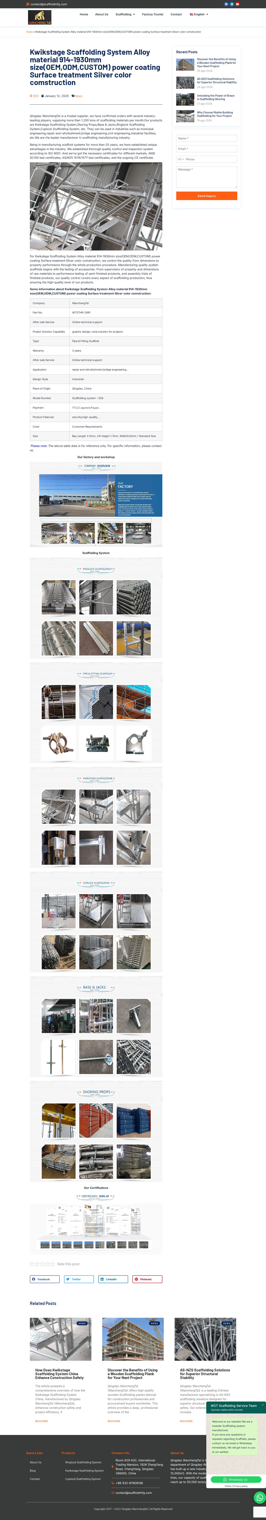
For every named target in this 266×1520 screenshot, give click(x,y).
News (78, 96)
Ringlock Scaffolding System (83, 1462)
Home (84, 14)
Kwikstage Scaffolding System (84, 1470)
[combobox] (180, 159)
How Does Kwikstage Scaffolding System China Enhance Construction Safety (59, 1374)
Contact (176, 14)
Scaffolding (123, 14)
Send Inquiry (207, 196)
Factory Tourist (152, 14)
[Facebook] (226, 4)
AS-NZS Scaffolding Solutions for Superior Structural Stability (205, 1374)
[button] (45, 1279)
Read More (41, 1421)
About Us (101, 14)
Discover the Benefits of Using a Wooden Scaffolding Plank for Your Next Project (133, 1374)
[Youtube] (237, 4)
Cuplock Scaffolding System (83, 1478)
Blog (33, 1470)
